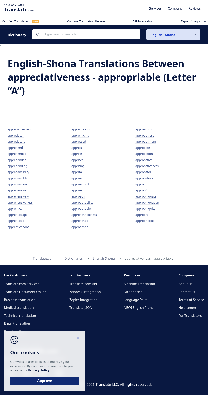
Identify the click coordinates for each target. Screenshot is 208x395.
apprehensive (17, 190)
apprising (78, 166)
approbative (143, 160)
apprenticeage (17, 215)
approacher (80, 227)
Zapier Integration (193, 21)
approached (80, 221)
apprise (77, 154)
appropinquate (145, 196)
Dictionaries (133, 292)
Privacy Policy (39, 370)
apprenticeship (82, 129)
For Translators (190, 315)
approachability (82, 202)
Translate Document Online (25, 292)
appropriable (144, 221)
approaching (144, 129)
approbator (143, 172)
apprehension (17, 184)
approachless (144, 135)
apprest (77, 147)
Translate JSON (80, 307)
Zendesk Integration (85, 292)
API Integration (143, 21)
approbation (144, 154)
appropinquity (145, 208)
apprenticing (80, 135)
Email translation (17, 323)
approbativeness (147, 166)
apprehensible (17, 178)
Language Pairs (135, 299)
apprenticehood (19, 227)
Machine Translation (139, 284)
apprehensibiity (18, 172)
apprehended (17, 154)
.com (19, 9)
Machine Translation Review (86, 21)
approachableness (84, 215)
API (83, 284)
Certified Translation (20, 21)
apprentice (15, 208)
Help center (187, 307)
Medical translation (19, 307)
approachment (145, 141)
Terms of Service (191, 299)
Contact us (187, 292)
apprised (78, 160)
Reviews (194, 8)
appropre (141, 215)
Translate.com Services (21, 284)
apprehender (17, 160)
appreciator (16, 135)
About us (185, 284)
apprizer (77, 190)
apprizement (80, 184)
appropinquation (147, 202)
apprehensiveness (20, 202)
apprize (77, 178)
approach (78, 196)
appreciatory (16, 141)
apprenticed (16, 221)
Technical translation (20, 315)
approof (141, 190)
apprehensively (18, 196)
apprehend (15, 147)
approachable (81, 208)
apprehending (17, 166)
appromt (141, 184)
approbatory (144, 178)
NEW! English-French (139, 307)
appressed (79, 141)
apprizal (77, 172)
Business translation (19, 299)
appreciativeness (19, 129)
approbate (142, 147)
